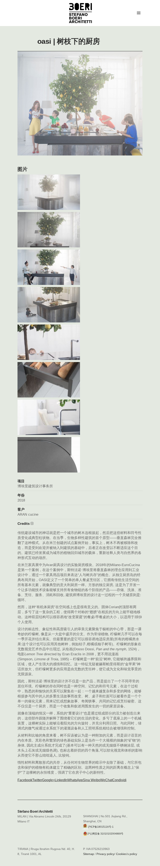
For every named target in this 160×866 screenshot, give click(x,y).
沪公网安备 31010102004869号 (105, 833)
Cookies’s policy (126, 854)
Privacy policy (105, 854)
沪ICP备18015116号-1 (101, 826)
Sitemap (88, 854)
